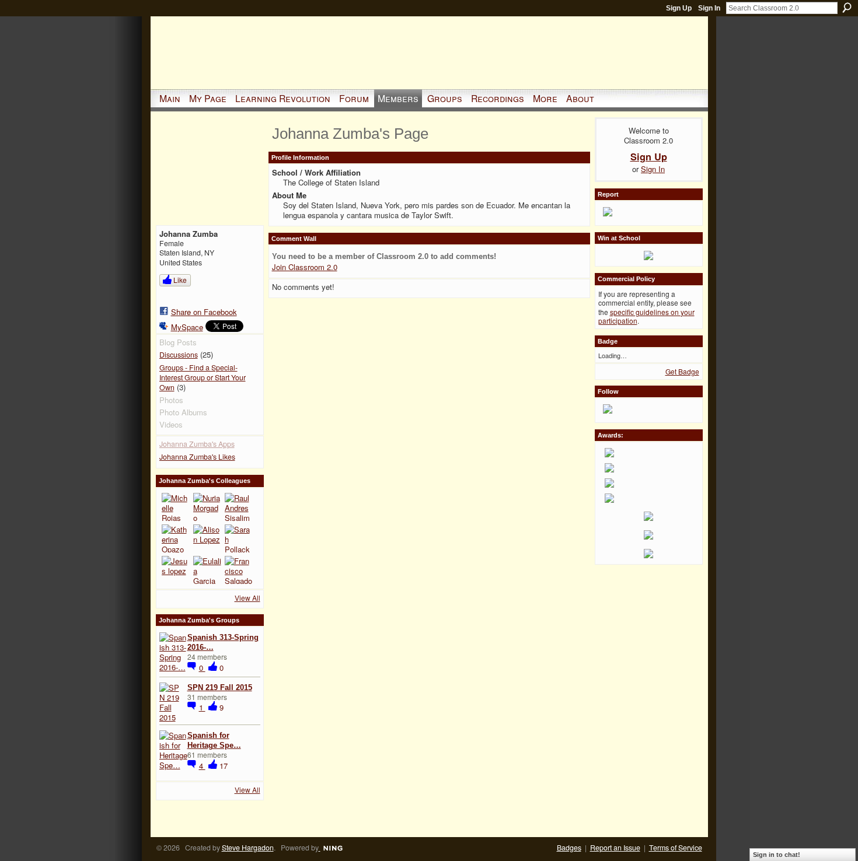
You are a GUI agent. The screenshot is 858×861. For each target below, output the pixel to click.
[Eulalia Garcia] (207, 570)
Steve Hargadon (248, 847)
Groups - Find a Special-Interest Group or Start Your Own (202, 377)
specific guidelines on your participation (646, 316)
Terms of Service (675, 847)
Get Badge (682, 371)
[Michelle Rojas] (176, 507)
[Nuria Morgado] (207, 507)
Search (847, 7)
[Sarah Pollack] (239, 538)
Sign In (709, 8)
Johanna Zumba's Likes (197, 457)
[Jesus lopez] (176, 570)
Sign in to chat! (776, 854)
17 (223, 765)
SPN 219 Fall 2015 (219, 687)
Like (180, 280)
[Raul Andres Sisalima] (239, 507)
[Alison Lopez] (207, 538)
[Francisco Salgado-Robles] (239, 570)
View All (247, 598)
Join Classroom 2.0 (304, 266)
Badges (569, 847)
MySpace (187, 326)
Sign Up (679, 8)
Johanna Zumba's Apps (197, 444)
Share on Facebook (204, 311)
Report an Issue (615, 847)
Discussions (178, 354)
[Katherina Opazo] (176, 538)
